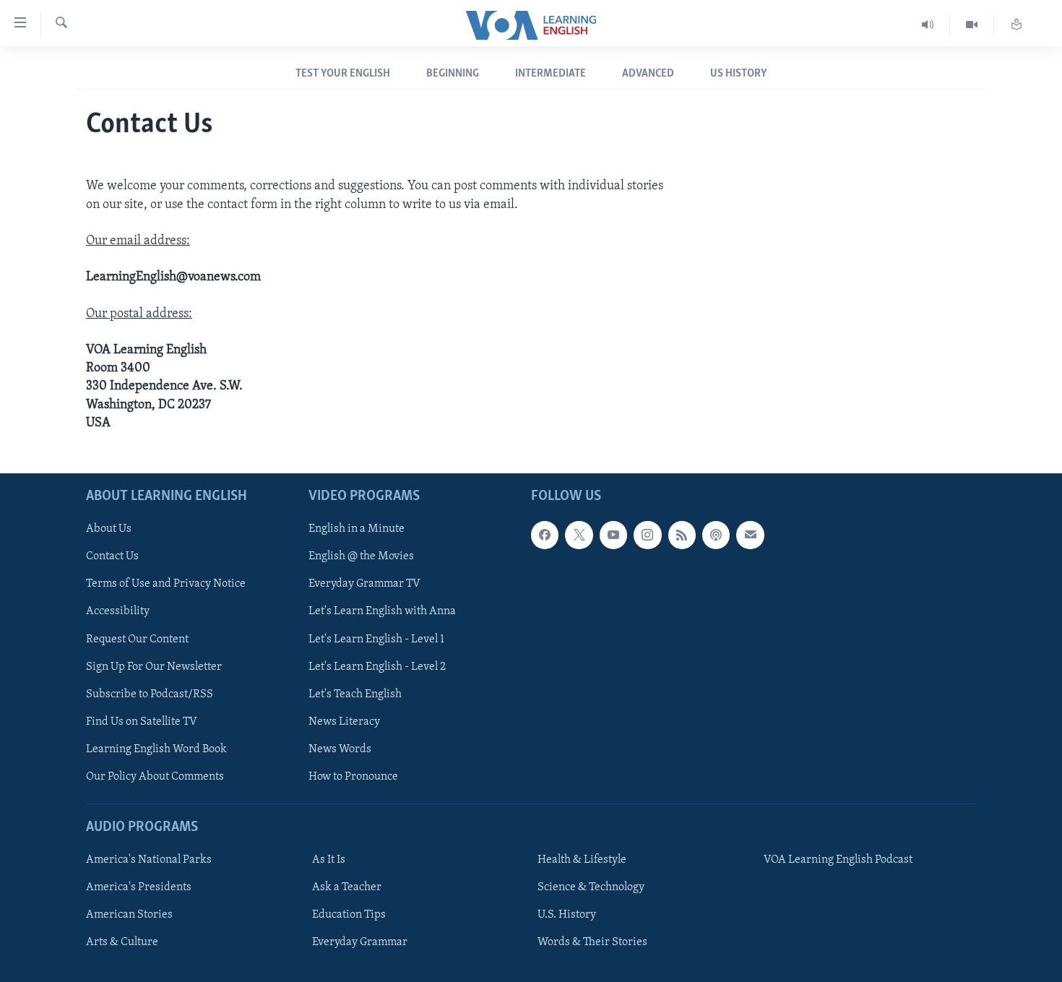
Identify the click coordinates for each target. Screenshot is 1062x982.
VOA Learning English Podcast (838, 860)
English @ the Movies (361, 556)
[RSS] (682, 534)
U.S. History (567, 915)
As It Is (328, 860)
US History (738, 73)
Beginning (452, 73)
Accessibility (118, 611)
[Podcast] (716, 534)
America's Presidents (138, 887)
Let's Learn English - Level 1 (376, 639)
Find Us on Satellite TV (141, 722)
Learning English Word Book (156, 749)
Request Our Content (137, 639)
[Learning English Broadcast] (928, 25)
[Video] (972, 25)
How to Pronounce (353, 777)
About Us (108, 529)
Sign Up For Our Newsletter (154, 667)
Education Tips (349, 915)
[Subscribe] (750, 534)
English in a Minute (356, 529)
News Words (339, 749)
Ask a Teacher (346, 887)
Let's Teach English (355, 694)
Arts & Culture (122, 942)
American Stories (129, 915)
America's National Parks (149, 860)
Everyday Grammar (359, 942)
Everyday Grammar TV (364, 584)
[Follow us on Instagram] (647, 534)
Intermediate (550, 73)
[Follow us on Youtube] (613, 534)
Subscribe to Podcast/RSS (149, 694)
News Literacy (344, 722)
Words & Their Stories (592, 942)
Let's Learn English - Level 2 (377, 667)
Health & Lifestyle (582, 860)
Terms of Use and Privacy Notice (166, 584)
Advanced (648, 73)
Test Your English (342, 73)
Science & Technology (591, 887)
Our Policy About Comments (155, 777)
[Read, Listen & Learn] (1016, 25)
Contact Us (112, 556)
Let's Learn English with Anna (382, 611)
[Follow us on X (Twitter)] (578, 534)
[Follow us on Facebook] (544, 534)
